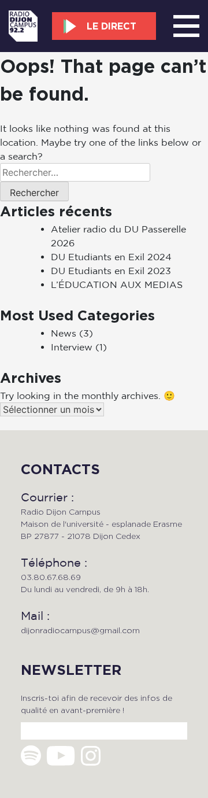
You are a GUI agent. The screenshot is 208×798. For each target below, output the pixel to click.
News (63, 333)
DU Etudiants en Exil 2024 (111, 257)
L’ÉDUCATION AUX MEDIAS (117, 284)
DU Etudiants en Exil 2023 (111, 270)
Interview (71, 347)
